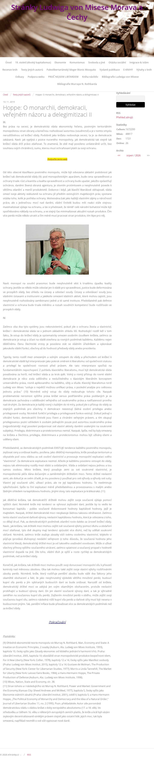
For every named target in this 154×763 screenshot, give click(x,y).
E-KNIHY (128, 69)
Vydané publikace (110, 69)
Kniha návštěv (90, 76)
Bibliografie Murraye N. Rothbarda (77, 84)
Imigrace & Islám (139, 62)
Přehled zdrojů (124, 117)
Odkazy (19, 76)
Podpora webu (36, 76)
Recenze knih (9, 69)
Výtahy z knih (144, 69)
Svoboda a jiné (96, 62)
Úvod (8, 62)
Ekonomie (60, 62)
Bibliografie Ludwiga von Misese (120, 76)
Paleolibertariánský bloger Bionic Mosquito (71, 69)
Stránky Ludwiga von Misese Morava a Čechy (77, 12)
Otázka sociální (117, 62)
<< (119, 155)
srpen (129, 155)
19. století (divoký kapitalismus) (33, 62)
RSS (29, 754)
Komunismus (77, 62)
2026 (138, 155)
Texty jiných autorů (32, 69)
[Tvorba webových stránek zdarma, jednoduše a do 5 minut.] (21, 755)
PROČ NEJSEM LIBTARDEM (63, 76)
